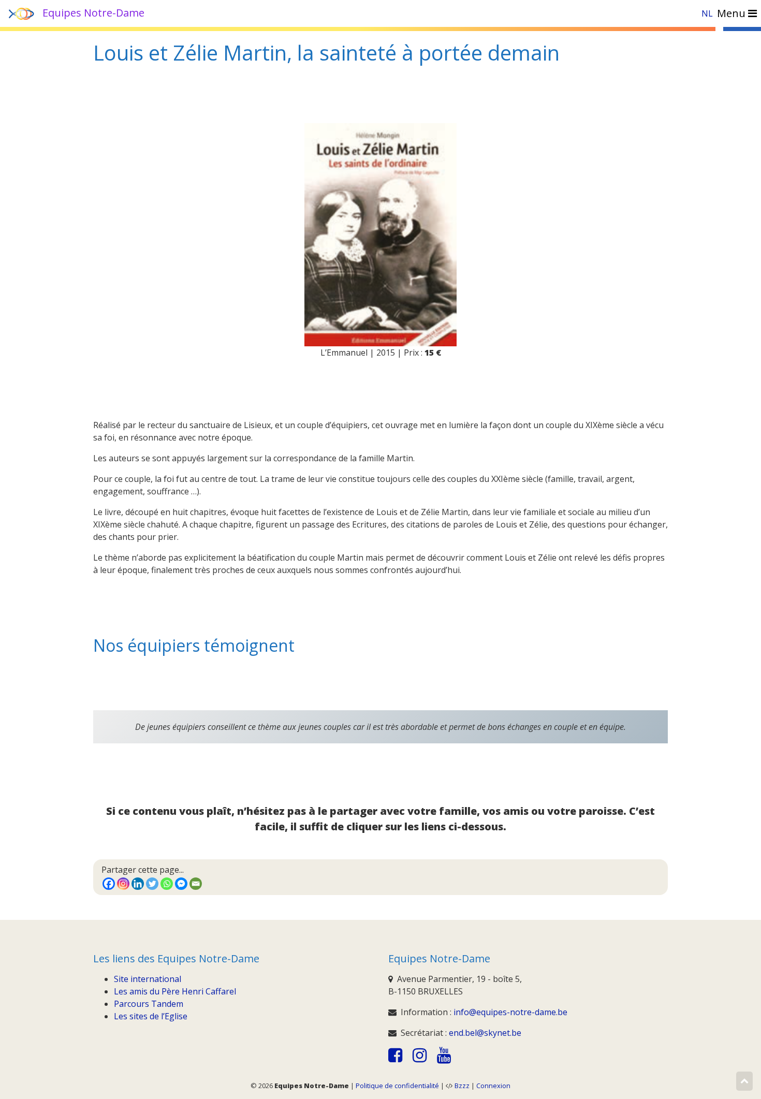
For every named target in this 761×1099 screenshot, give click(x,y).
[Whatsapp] (166, 883)
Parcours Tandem (148, 1003)
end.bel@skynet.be (485, 1032)
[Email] (195, 883)
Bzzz (462, 1085)
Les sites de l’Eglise (150, 1016)
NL (707, 13)
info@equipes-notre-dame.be (510, 1012)
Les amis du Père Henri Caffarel (175, 991)
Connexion (493, 1085)
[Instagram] (123, 883)
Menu (732, 13)
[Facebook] (109, 883)
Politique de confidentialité (397, 1085)
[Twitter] (152, 883)
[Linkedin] (137, 883)
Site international (147, 979)
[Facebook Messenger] (181, 883)
